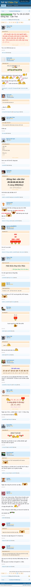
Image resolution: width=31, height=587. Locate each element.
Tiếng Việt (3, 583)
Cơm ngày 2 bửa (10, 117)
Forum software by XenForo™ (6, 585)
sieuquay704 (9, 202)
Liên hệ (24, 583)
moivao (8, 478)
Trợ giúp (28, 583)
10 (13, 22)
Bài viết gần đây (13, 7)
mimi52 (3, 197)
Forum (3, 5)
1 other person (23, 88)
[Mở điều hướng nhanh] (29, 11)
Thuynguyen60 (16, 88)
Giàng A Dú (9, 26)
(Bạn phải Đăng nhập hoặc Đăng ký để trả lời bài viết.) (19, 571)
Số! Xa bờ (4, 52)
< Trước (2, 22)
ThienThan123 (9, 452)
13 (19, 22)
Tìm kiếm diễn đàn (5, 7)
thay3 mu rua (11, 277)
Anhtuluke (8, 170)
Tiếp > (22, 22)
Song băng (9, 424)
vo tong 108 (10, 88)
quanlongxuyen (10, 360)
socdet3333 (4, 165)
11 (15, 22)
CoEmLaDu (9, 58)
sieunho (8, 492)
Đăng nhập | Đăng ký (24, 1)
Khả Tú (8, 283)
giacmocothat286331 (16, 197)
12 (17, 22)
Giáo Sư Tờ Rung (5, 220)
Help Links (16, 5)
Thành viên (9, 5)
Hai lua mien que (10, 138)
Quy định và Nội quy (27, 585)
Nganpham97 (4, 88)
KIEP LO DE (9, 390)
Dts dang (4, 133)
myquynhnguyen (16, 111)
